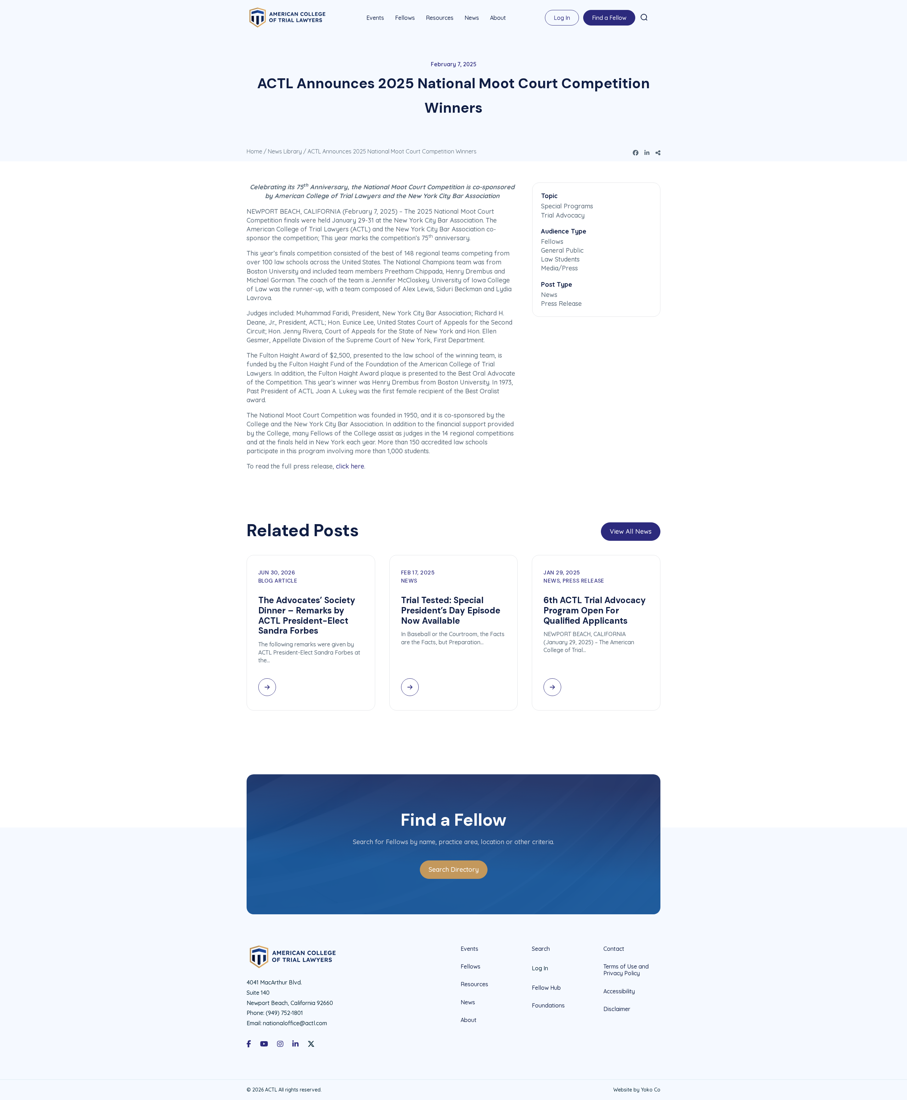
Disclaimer (616, 1008)
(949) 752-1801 (284, 1012)
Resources (440, 17)
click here (350, 466)
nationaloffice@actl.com (295, 1023)
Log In (562, 17)
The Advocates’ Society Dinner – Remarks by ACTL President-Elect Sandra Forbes (306, 615)
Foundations (548, 1005)
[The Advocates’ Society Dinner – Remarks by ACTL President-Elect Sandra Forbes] (267, 687)
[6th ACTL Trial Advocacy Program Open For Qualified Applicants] (552, 687)
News (471, 17)
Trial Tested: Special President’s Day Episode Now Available (450, 610)
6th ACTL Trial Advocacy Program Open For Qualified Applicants (594, 610)
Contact (613, 948)
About (498, 17)
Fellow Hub (546, 987)
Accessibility (619, 991)
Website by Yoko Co (636, 1090)
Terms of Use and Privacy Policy (626, 970)
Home (254, 151)
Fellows (405, 17)
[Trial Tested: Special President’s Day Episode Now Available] (410, 687)
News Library (285, 151)
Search (541, 948)
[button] (644, 17)
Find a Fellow (609, 17)
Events (375, 17)
